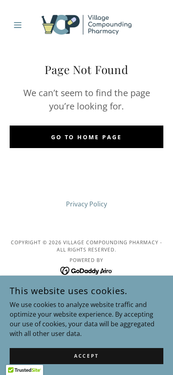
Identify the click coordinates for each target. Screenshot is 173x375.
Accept (86, 355)
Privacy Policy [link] (86, 204)
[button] (21, 25)
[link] (86, 25)
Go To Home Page (86, 137)
